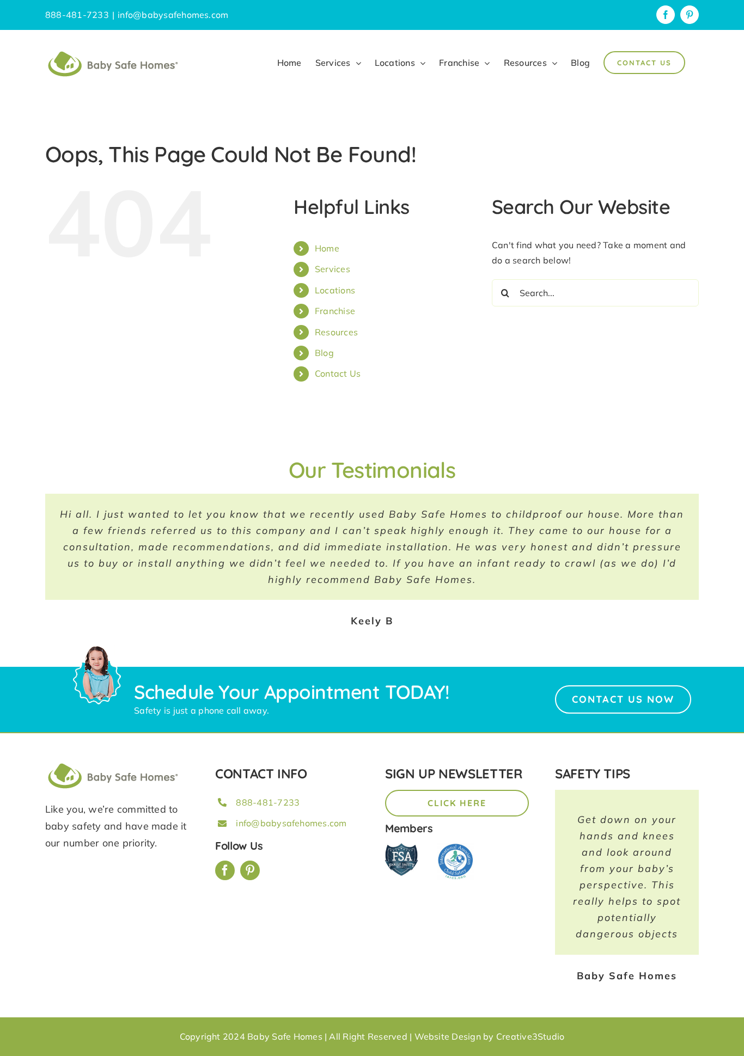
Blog (324, 352)
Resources (336, 332)
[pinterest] (250, 870)
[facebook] (225, 870)
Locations (335, 290)
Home (327, 248)
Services (332, 268)
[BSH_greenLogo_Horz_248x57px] (113, 764)
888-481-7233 (268, 802)
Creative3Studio (530, 1036)
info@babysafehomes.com (173, 14)
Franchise (335, 310)
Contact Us (338, 373)
